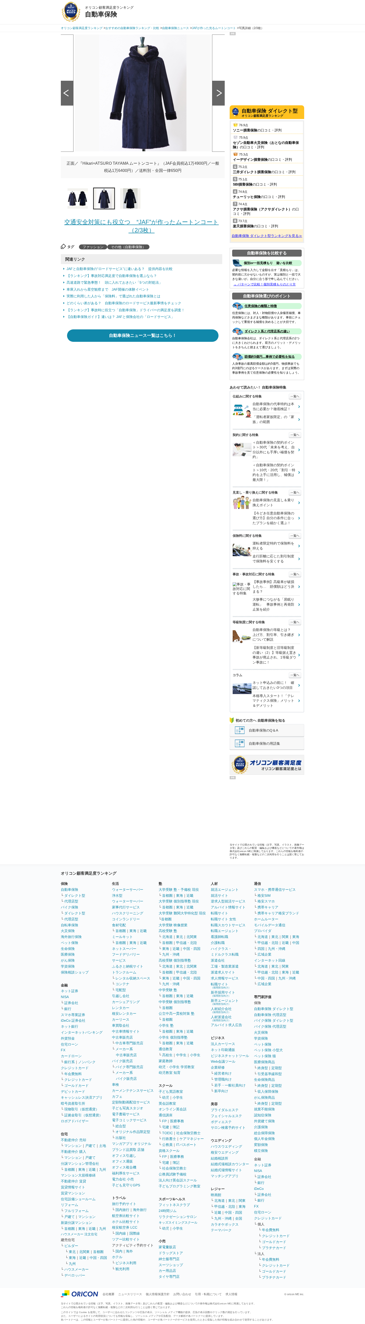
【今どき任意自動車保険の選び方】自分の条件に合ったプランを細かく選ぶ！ (273, 518)
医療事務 (177, 1121)
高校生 (167, 1055)
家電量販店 (167, 1247)
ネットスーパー (124, 949)
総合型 (120, 1126)
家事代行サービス (126, 907)
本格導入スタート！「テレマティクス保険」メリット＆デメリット (273, 700)
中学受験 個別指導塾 (175, 1002)
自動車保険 (69, 890)
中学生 (181, 1055)
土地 (102, 1146)
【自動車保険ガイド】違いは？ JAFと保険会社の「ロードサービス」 (121, 317)
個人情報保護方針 (158, 1294)
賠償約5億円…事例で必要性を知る (270, 356)
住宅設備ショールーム (78, 1199)
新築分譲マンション (76, 1223)
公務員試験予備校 (172, 1174)
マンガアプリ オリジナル (131, 1144)
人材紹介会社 (221, 1010)
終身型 (262, 1068)
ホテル (117, 1257)
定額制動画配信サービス (131, 1102)
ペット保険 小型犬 (268, 1050)
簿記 (176, 1127)
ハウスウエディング (226, 1146)
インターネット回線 (269, 960)
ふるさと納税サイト (127, 966)
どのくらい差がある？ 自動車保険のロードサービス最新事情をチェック (124, 303)
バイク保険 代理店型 (270, 1026)
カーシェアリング (126, 1002)
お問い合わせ (182, 1294)
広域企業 (264, 954)
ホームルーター (266, 919)
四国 (260, 949)
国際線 (134, 1233)
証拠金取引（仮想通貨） (83, 1115)
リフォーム (69, 1205)
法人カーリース (223, 1044)
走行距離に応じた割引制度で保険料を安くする (273, 558)
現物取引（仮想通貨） (81, 1109)
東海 (81, 1169)
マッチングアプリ (225, 1176)
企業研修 (218, 1067)
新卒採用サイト (223, 993)
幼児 (165, 1097)
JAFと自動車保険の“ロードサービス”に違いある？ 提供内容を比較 (120, 269)
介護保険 (261, 1127)
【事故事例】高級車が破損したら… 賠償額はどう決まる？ (273, 586)
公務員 (167, 1145)
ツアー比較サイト (126, 1239)
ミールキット (122, 937)
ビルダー (71, 1246)
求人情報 (231, 1294)
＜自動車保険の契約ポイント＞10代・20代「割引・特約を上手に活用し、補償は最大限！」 (274, 472)
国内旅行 (122, 1210)
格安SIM (264, 895)
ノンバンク (87, 1062)
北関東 (84, 1252)
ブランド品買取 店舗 (128, 1150)
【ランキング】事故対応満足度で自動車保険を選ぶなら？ (112, 276)
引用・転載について (208, 1294)
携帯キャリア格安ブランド (278, 913)
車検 (115, 1085)
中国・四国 (98, 1258)
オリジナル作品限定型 (132, 1132)
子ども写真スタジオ (127, 1108)
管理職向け (223, 1079)
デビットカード (73, 1091)
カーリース (120, 1019)
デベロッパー (74, 1275)
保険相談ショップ (75, 972)
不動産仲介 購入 (73, 1152)
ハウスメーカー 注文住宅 (79, 1234)
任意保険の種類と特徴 (261, 306)
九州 (102, 1169)
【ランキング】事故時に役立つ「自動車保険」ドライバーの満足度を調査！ (126, 310)
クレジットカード (75, 1068)
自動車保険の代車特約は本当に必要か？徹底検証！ (273, 406)
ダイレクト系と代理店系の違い (267, 331)
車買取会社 (120, 1025)
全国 (238, 1218)
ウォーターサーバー (127, 890)
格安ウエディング (225, 1152)
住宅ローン (69, 1044)
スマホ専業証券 (73, 1015)
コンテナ (122, 984)
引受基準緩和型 (269, 1074)
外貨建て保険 (264, 1121)
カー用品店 (167, 1271)
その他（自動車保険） (128, 247)
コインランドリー (126, 919)
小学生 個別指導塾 (173, 1037)
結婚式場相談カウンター (230, 1164)
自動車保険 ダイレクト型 (273, 1009)
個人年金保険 (264, 1139)
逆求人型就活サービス (228, 901)
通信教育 (166, 1049)
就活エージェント (225, 890)
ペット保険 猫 (265, 1056)
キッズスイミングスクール (178, 1222)
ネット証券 (69, 991)
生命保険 (68, 949)
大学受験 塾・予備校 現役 (179, 890)
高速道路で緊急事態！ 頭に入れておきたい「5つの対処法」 (114, 282)
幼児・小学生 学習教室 (176, 1067)
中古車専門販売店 (129, 1043)
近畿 (92, 1169)
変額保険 (261, 1145)
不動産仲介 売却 (73, 1140)
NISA (65, 997)
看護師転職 (219, 937)
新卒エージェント (225, 1002)
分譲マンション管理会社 (80, 1164)
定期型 (276, 1068)
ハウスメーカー (76, 1269)
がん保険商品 (264, 1097)
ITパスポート (186, 1145)
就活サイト (219, 895)
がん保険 (68, 960)
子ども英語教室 (171, 1091)
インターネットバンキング (82, 1032)
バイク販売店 (122, 1061)
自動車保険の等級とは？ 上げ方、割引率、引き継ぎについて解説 (273, 634)
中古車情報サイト (126, 1031)
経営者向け (223, 1073)
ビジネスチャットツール (230, 1056)
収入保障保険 (267, 1091)
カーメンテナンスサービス (133, 1090)
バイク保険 (69, 907)
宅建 (165, 1127)
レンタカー (120, 1008)
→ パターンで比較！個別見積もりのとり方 (264, 284)
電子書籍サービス (126, 1114)
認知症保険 (262, 1115)
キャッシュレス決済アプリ (82, 1097)
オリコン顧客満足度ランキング (270, 112)
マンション (73, 1146)
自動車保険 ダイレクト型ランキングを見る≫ (267, 236)
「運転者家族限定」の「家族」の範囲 (273, 419)
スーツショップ (171, 1265)
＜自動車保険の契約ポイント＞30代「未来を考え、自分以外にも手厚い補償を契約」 (274, 449)
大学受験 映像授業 (173, 925)
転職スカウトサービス (228, 925)
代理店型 (71, 901)
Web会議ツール (223, 1061)
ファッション (93, 247)
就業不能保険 (264, 1109)
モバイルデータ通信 (269, 925)
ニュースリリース (130, 1294)
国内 (118, 1251)
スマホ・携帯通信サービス (275, 890)
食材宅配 (119, 925)
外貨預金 (68, 1038)
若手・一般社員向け (230, 1085)
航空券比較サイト (126, 1216)
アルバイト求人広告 (226, 1025)
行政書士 (169, 1139)
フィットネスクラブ (174, 1205)
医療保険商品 (264, 1062)
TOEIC (167, 1133)
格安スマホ (266, 901)
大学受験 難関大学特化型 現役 (182, 913)
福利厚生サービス (126, 1173)
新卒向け (221, 1091)
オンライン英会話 (172, 1109)
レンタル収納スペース (132, 978)
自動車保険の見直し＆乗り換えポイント (273, 502)
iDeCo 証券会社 (73, 1020)
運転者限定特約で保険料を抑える (273, 545)
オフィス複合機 (124, 1167)
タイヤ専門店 (169, 1277)
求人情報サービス (225, 978)
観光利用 (122, 1269)
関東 (242, 1201)
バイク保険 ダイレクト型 (273, 1020)
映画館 (216, 1195)
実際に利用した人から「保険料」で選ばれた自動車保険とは (113, 296)
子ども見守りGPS (126, 1185)
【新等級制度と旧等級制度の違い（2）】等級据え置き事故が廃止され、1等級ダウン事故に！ (274, 655)
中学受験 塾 (168, 990)
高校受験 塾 (168, 931)
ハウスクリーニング (127, 913)
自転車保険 (69, 925)
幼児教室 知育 (170, 1073)
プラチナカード (274, 1248)
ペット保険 (69, 943)
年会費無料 (73, 1074)
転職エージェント (225, 931)
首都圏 (69, 1169)
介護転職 (218, 943)
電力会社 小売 (123, 1179)
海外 (129, 1251)
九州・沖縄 (171, 954)
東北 (72, 1252)
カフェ (117, 1096)
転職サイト (219, 913)
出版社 (120, 1138)
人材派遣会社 (221, 1018)
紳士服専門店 (169, 1259)
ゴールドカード (76, 1086)
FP (164, 1121)
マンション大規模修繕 (78, 1175)
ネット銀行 (69, 1026)
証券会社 (71, 1003)
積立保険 (261, 1151)
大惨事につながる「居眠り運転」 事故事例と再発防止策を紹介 (273, 604)
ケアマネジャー (192, 1139)
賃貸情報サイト (73, 1187)
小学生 (195, 1055)
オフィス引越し (124, 1156)
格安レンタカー (124, 1013)
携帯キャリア (267, 907)
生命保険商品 (264, 1080)
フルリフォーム (76, 1211)
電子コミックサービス (129, 1120)
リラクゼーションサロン (178, 1217)
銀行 (67, 1009)
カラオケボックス (225, 1224)
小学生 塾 (166, 1025)
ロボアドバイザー (75, 1121)
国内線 (120, 1233)
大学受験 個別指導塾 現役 (179, 901)
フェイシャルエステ (226, 1116)
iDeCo (259, 1189)
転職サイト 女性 (223, 919)
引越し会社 (120, 996)
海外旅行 (140, 1210)
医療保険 (68, 954)
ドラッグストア (171, 1253)
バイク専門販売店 (129, 1067)
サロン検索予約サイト (228, 1127)
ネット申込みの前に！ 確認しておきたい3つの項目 (273, 685)
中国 (295, 943)
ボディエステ (221, 1122)
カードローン (71, 1056)
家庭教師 (166, 1061)
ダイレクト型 (74, 895)
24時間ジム (168, 1211)
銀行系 (69, 1062)
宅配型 (120, 990)
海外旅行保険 (71, 937)
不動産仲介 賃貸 (73, 1181)
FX (63, 1050)
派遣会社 (218, 960)
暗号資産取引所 (73, 1103)
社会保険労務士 (188, 1133)
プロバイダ (262, 931)
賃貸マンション (73, 1193)
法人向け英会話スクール (178, 1180)
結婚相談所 (219, 1158)
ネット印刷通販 (223, 1050)
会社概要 (108, 1294)
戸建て (90, 1146)
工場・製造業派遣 (225, 966)
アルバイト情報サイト (228, 907)
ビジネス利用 (125, 1263)
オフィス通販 (122, 1161)
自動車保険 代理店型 (270, 1015)
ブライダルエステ (225, 1110)
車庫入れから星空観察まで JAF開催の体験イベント (108, 289)
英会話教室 (167, 1103)
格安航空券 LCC (124, 1227)
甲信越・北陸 (186, 943)
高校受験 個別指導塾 (175, 960)
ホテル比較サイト (126, 1222)
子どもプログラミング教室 (179, 1186)
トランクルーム (124, 972)
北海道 (167, 937)
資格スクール (169, 1151)
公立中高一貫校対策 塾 (176, 1013)
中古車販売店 (122, 1037)
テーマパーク (221, 1230)
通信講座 (166, 1115)
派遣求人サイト (223, 972)
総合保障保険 (264, 1133)
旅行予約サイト (124, 1204)
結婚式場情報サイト (226, 1170)
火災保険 (68, 931)
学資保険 (68, 966)
